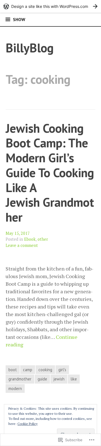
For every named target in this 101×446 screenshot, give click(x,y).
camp (27, 369)
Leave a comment (22, 245)
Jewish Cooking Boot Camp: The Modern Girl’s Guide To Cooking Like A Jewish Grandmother (50, 172)
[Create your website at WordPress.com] (50, 6)
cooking (45, 369)
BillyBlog (30, 48)
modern (15, 388)
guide (42, 379)
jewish (59, 379)
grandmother (19, 379)
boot (12, 369)
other (43, 239)
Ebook (30, 239)
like (74, 379)
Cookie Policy (27, 424)
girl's (62, 369)
